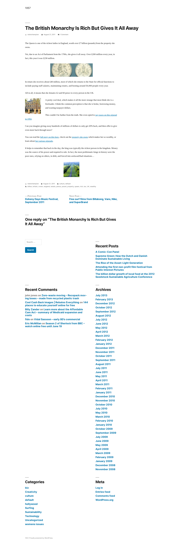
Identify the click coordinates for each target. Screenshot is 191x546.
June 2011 (102, 372)
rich (81, 186)
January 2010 (104, 424)
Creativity (31, 491)
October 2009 (104, 428)
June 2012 (102, 323)
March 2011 (102, 384)
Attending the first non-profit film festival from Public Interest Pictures (124, 268)
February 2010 (104, 420)
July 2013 (101, 295)
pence (58, 186)
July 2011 (101, 368)
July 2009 (102, 436)
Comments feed (105, 495)
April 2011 (102, 380)
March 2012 (103, 335)
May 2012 (101, 327)
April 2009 (102, 449)
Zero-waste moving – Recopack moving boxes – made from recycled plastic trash (56, 297)
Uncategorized (34, 520)
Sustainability (33, 512)
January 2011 (103, 392)
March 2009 (103, 453)
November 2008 (105, 469)
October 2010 (104, 404)
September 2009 (106, 432)
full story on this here (49, 137)
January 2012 (104, 343)
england (47, 186)
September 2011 (105, 360)
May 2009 (102, 445)
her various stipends (44, 141)
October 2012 (104, 307)
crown (40, 186)
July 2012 (101, 319)
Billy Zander (32, 309)
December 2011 (105, 347)
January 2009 (104, 461)
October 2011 (104, 355)
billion (29, 186)
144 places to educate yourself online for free (56, 304)
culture (61, 184)
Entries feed (103, 491)
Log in (99, 487)
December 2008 (105, 465)
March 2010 (103, 416)
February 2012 (104, 339)
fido (27, 319)
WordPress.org (104, 499)
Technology (32, 516)
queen (77, 186)
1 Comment (64, 34)
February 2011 (104, 388)
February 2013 (104, 299)
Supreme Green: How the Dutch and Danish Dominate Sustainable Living (121, 257)
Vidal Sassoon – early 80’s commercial (57, 319)
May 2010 (101, 412)
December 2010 (105, 396)
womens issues (34, 524)
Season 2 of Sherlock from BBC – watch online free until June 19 (55, 325)
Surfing (29, 507)
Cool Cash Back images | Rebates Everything (52, 302)
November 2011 (105, 352)
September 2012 (106, 311)
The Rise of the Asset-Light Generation (119, 262)
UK (88, 186)
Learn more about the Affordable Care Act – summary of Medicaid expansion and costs (54, 312)
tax (85, 186)
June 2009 (102, 440)
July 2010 (101, 408)
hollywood (31, 503)
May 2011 (101, 376)
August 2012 (103, 315)
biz (27, 487)
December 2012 (105, 303)
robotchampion (33, 34)
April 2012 (102, 331)
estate (53, 186)
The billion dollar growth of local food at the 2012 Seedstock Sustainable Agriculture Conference (125, 275)
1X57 (28, 7)
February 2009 (104, 457)
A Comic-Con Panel (107, 251)
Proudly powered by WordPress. (41, 538)
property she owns (80, 137)
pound (64, 186)
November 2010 (105, 400)
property (70, 186)
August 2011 (103, 364)
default (68, 184)
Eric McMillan (33, 323)
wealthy (93, 186)
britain (35, 186)
